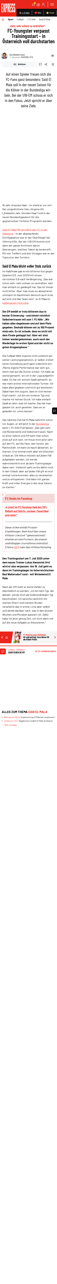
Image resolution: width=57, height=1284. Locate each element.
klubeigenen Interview (15, 302)
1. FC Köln (31, 19)
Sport (10, 19)
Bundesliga (42, 423)
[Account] (43, 4)
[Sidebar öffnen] (52, 4)
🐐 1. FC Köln (24, 12)
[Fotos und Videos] (38, 4)
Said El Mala (44, 19)
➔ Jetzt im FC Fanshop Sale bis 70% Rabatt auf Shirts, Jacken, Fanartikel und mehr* (27, 511)
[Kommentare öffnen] (54, 410)
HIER (16, 547)
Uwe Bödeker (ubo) (17, 54)
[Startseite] (3, 19)
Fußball (20, 19)
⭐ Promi (50, 12)
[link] (8, 8)
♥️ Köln (37, 12)
